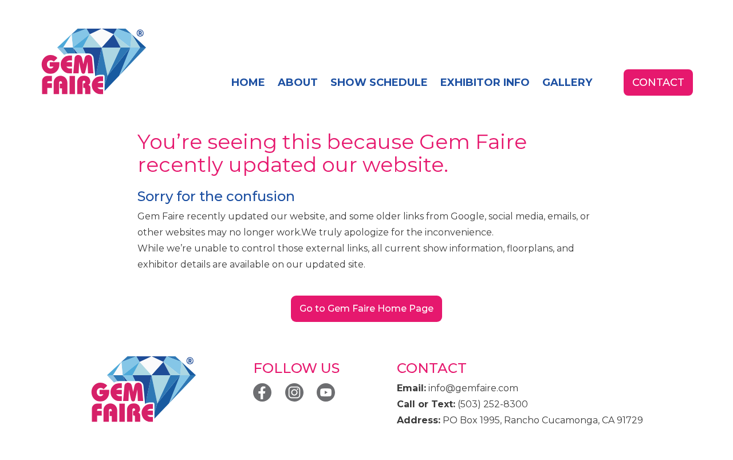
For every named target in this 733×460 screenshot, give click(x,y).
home (248, 82)
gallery (567, 82)
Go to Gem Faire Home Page (366, 308)
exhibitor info (485, 82)
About (298, 82)
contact (658, 82)
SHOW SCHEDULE (379, 82)
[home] (93, 62)
